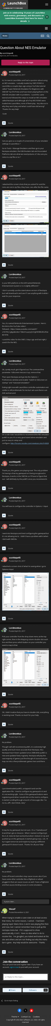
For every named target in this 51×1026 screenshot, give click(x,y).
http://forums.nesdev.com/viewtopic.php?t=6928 (29, 443)
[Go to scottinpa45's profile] (4, 73)
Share (12, 990)
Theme (14, 1016)
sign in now (14, 967)
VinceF (12, 909)
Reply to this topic (25, 62)
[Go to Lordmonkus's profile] (4, 134)
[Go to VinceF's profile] (4, 910)
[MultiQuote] (4, 123)
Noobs (15, 55)
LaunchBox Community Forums (19, 28)
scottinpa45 (7, 53)
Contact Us (26, 1016)
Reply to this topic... (15, 977)
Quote (10, 123)
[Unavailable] (25, 414)
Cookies (36, 1016)
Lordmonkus (15, 132)
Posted (17, 75)
